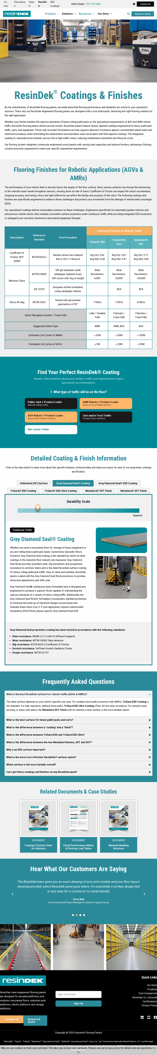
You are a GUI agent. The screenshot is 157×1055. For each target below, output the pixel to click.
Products (152, 989)
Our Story (152, 985)
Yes (154, 1048)
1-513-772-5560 (93, 4)
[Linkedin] (142, 1017)
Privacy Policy (149, 1005)
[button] (145, 4)
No (78, 1052)
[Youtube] (148, 1017)
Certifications (150, 1001)
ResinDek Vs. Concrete (144, 997)
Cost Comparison (147, 993)
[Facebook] (155, 1017)
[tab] (73, 483)
